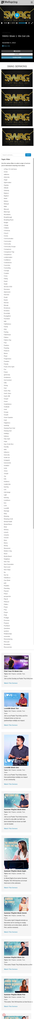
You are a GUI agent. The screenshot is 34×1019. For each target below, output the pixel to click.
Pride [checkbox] (5, 615)
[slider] (9, 23)
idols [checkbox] (5, 449)
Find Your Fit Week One (13, 671)
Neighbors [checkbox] (7, 559)
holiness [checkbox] (6, 436)
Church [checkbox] (6, 233)
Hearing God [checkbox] (7, 431)
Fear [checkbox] (5, 342)
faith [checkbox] (5, 321)
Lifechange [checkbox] (7, 492)
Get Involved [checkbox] (7, 380)
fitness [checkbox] (6, 353)
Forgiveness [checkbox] (7, 358)
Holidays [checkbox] (6, 433)
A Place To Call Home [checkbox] (10, 169)
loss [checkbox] (5, 503)
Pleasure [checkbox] (6, 601)
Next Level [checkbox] (7, 567)
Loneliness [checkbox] (7, 500)
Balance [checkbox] (6, 193)
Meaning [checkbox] (6, 516)
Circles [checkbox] (6, 236)
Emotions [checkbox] (7, 310)
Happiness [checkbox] (7, 423)
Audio (17, 51)
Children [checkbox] (6, 228)
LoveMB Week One (11, 767)
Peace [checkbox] (6, 593)
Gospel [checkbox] (6, 399)
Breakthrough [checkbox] (8, 217)
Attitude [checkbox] (6, 188)
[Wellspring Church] (9, 2)
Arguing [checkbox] (6, 185)
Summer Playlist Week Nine (14, 809)
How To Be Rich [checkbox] (8, 444)
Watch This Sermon (10, 683)
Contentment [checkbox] (8, 262)
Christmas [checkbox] (7, 230)
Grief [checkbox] (5, 409)
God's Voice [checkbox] (7, 393)
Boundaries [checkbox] (7, 214)
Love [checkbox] (5, 505)
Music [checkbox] (6, 553)
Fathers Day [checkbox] (7, 340)
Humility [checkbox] (6, 447)
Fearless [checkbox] (6, 345)
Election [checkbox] (6, 302)
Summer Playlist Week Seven (15, 913)
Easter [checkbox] (6, 300)
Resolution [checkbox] (7, 644)
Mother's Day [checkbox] (8, 551)
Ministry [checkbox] (6, 529)
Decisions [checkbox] (7, 289)
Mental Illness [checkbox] (8, 524)
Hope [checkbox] (5, 441)
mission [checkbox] (6, 537)
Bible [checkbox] (5, 206)
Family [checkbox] (6, 326)
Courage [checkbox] (6, 270)
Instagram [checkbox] (7, 460)
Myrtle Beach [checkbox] (8, 556)
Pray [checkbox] (5, 609)
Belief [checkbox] (5, 198)
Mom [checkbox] (5, 540)
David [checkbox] (5, 281)
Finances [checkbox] (6, 350)
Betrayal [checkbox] (6, 204)
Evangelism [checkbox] (7, 316)
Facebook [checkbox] (7, 318)
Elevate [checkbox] (6, 305)
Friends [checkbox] (6, 364)
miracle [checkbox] (6, 532)
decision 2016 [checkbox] (8, 286)
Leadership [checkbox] (7, 484)
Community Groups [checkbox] (10, 246)
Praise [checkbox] (6, 607)
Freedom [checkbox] (6, 361)
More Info (7, 46)
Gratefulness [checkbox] (8, 404)
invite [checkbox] (5, 468)
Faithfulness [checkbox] (7, 324)
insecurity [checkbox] (7, 455)
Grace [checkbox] (6, 401)
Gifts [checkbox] (5, 382)
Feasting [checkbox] (6, 348)
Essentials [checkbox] (7, 313)
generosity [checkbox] (7, 374)
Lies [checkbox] (5, 489)
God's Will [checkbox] (7, 396)
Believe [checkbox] (6, 201)
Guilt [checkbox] (5, 420)
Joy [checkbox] (5, 476)
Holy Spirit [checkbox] (7, 439)
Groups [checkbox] (6, 412)
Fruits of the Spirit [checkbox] (9, 366)
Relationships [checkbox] (8, 633)
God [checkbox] (5, 388)
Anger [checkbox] (5, 180)
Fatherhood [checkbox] (7, 334)
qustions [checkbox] (6, 631)
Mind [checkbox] (5, 527)
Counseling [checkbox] (7, 268)
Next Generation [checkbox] (9, 564)
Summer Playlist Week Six (14, 957)
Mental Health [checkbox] (8, 521)
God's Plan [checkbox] (7, 391)
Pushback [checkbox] (7, 625)
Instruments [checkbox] (7, 463)
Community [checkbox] (7, 244)
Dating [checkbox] (6, 278)
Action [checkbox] (6, 172)
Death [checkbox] (5, 284)
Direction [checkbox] (6, 294)
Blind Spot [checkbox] (7, 212)
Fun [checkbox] (5, 369)
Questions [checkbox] (7, 628)
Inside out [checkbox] (7, 457)
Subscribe (17, 57)
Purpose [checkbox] (6, 623)
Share (17, 54)
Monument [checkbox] (7, 548)
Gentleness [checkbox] (7, 377)
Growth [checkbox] (6, 415)
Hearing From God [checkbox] (9, 428)
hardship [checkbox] (6, 425)
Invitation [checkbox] (6, 465)
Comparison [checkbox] (7, 249)
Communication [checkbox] (8, 238)
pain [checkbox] (5, 583)
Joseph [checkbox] (6, 473)
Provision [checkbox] (6, 620)
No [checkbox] (5, 572)
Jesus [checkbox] (6, 471)
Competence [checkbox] (8, 254)
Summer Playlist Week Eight (15, 871)
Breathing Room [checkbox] (9, 220)
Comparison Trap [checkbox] (9, 252)
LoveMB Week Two (11, 708)
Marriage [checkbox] (6, 511)
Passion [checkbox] (6, 591)
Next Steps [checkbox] (7, 569)
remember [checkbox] (7, 636)
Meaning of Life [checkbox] (8, 519)
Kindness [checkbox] (6, 481)
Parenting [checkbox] (7, 588)
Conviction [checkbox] (7, 265)
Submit (28, 155)
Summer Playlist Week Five (14, 995)
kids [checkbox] (5, 479)
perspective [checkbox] (7, 596)
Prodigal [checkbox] (6, 617)
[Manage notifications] (4, 1014)
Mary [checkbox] (5, 513)
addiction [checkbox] (6, 174)
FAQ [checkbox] (5, 329)
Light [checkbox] (5, 495)
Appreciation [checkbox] (7, 182)
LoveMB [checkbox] (6, 508)
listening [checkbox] (6, 497)
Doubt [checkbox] (5, 297)
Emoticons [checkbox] (7, 308)
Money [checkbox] (6, 545)
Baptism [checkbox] (6, 196)
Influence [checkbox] (6, 452)
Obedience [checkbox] (7, 577)
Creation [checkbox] (6, 273)
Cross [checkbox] (6, 276)
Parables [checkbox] (6, 585)
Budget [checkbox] (6, 222)
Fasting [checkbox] (6, 332)
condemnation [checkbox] (8, 257)
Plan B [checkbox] (6, 599)
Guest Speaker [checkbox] (8, 417)
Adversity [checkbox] (7, 177)
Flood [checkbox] (5, 356)
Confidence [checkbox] (7, 260)
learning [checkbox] (6, 487)
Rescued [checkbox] (6, 642)
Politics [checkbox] (6, 604)
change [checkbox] (6, 225)
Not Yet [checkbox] (6, 575)
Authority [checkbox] (6, 190)
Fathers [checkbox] (6, 337)
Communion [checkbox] (7, 241)
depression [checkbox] (7, 292)
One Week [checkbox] (7, 580)
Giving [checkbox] (6, 385)
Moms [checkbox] (6, 543)
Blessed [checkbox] (6, 209)
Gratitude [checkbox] (6, 407)
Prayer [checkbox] (6, 612)
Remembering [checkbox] (8, 639)
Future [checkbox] (6, 372)
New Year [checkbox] (7, 561)
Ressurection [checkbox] (8, 647)
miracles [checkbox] (6, 535)
